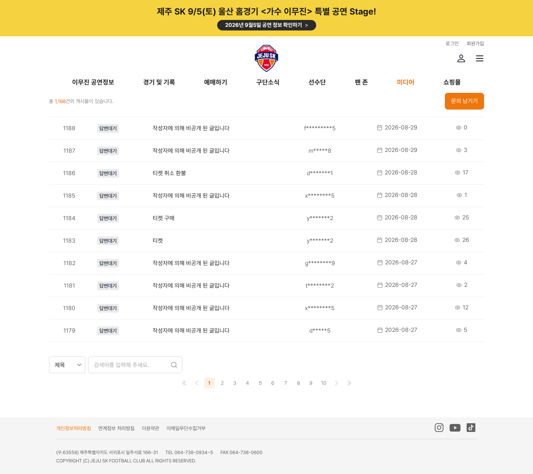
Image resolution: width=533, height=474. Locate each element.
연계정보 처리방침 (116, 428)
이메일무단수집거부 (186, 428)
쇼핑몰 (452, 82)
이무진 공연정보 (93, 82)
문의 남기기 (464, 101)
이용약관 (150, 428)
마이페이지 (461, 58)
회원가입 (475, 43)
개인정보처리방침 (73, 428)
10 (323, 383)
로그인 (452, 43)
